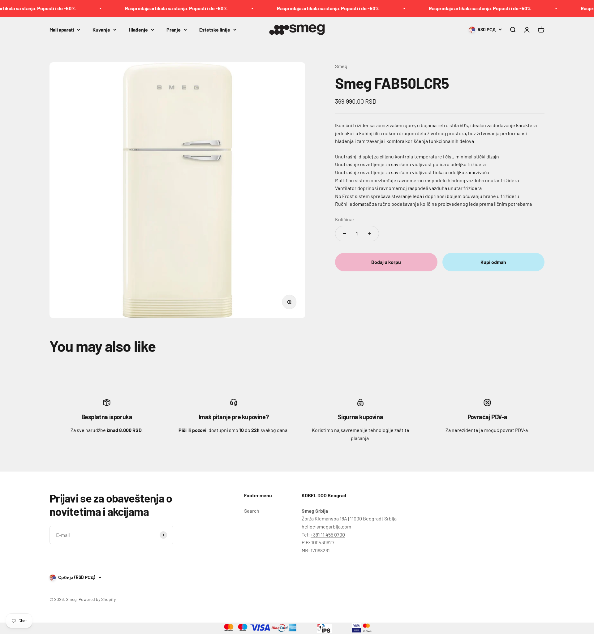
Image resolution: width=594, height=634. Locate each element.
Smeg (341, 66)
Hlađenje (138, 29)
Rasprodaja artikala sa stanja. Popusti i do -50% (160, 8)
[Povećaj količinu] (370, 233)
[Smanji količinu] (344, 233)
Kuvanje (101, 29)
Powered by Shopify (97, 599)
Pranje (173, 29)
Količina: (344, 219)
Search (251, 511)
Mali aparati (62, 29)
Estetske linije (214, 29)
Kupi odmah (493, 262)
